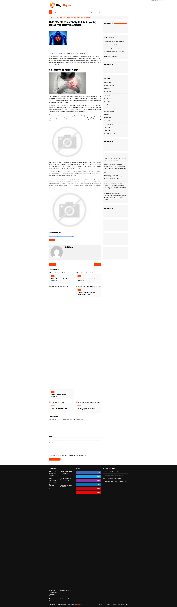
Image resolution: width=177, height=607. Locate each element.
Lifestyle (67, 12)
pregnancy (107, 117)
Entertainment (110, 12)
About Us (101, 604)
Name (51, 436)
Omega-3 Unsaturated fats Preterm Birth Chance (86, 293)
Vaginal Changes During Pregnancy (113, 48)
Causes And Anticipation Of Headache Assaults (86, 409)
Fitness (81, 12)
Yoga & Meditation (108, 133)
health (52, 240)
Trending (106, 130)
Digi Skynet (111, 37)
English (156, 0)
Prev (53, 264)
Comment (51, 423)
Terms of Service (116, 604)
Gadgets (91, 12)
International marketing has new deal (113, 172)
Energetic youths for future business (113, 183)
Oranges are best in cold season (112, 156)
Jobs (86, 12)
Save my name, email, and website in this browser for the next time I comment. (68, 455)
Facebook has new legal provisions (113, 164)
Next (97, 264)
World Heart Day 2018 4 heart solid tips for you (61, 236)
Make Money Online (109, 111)
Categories (55, 12)
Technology (97, 12)
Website (51, 449)
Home (105, 101)
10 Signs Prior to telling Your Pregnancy (114, 41)
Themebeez (79, 604)
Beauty (61, 12)
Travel (103, 12)
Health (76, 12)
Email (50, 442)
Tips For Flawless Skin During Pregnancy (114, 44)
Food (72, 12)
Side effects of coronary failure (57, 53)
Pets (105, 114)
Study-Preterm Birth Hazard (59, 408)
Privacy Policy (124, 604)
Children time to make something (112, 193)
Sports (117, 12)
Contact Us (107, 604)
